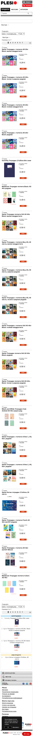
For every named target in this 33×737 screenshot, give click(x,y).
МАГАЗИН (14, 9)
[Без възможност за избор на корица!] (9, 67)
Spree (15, 50)
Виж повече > (16, 727)
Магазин (5, 690)
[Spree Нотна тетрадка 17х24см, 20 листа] (17, 665)
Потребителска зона (9, 711)
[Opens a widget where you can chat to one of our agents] (26, 734)
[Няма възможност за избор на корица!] (9, 205)
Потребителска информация (12, 698)
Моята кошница (7, 703)
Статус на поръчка (8, 705)
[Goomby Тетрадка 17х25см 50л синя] (17, 624)
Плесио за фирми (8, 694)
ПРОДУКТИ (5, 9)
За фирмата (6, 696)
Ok (8, 727)
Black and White (14, 410)
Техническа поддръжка (10, 692)
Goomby (16, 160)
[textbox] (14, 13)
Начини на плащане (9, 707)
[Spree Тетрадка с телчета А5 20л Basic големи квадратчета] (17, 648)
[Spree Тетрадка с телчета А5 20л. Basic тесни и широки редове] (17, 636)
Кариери (5, 716)
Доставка (5, 709)
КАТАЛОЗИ (24, 9)
